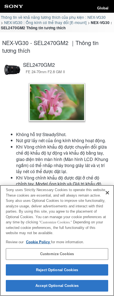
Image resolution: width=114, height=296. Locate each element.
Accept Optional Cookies (57, 286)
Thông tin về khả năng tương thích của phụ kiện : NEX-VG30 (53, 17)
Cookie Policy (38, 242)
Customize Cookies (57, 254)
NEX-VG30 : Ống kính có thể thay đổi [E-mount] (45, 22)
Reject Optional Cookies (57, 270)
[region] (57, 240)
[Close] (107, 193)
